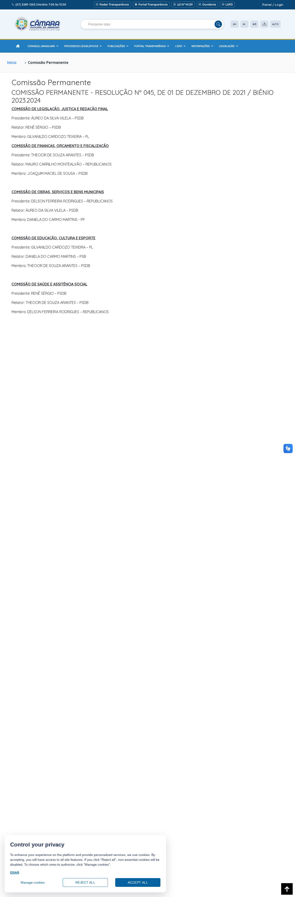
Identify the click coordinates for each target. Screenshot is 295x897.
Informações (201, 46)
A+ (234, 24)
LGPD (229, 4)
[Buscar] (218, 24)
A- (244, 24)
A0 (254, 24)
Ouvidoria (209, 4)
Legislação (227, 46)
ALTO (275, 24)
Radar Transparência (114, 4)
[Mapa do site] (264, 24)
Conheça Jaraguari (41, 46)
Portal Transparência (153, 4)
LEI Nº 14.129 (185, 4)
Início (11, 62)
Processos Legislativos (81, 46)
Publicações (116, 46)
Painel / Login (273, 4)
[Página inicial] (18, 46)
